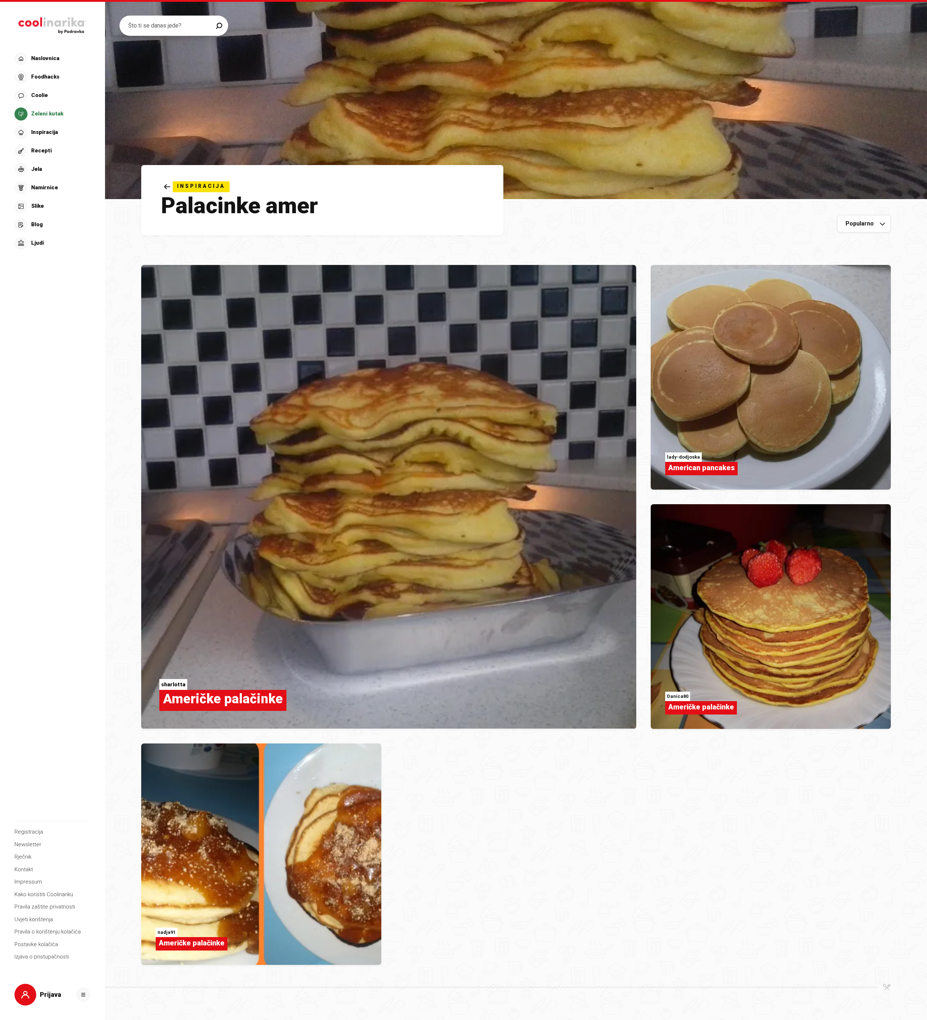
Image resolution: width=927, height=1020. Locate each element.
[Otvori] (83, 994)
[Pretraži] (219, 25)
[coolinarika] (52, 23)
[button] (51, 150)
